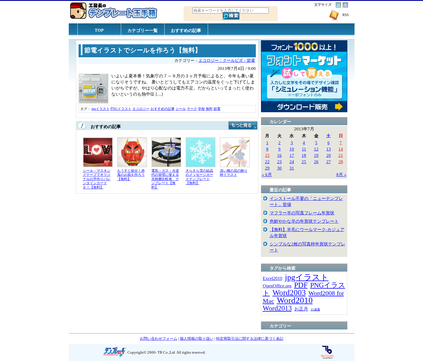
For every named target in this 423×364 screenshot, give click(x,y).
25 (304, 161)
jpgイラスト (101, 109)
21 (340, 155)
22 (267, 161)
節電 (217, 109)
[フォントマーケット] (304, 110)
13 (328, 148)
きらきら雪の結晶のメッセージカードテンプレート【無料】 (199, 177)
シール (181, 109)
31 (291, 167)
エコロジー (141, 109)
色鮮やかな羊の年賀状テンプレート (304, 221)
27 (328, 161)
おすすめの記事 (186, 30)
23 (279, 161)
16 (279, 155)
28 (340, 161)
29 (267, 167)
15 (267, 155)
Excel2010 (272, 278)
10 (291, 148)
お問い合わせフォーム (158, 338)
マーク (192, 109)
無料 (209, 109)
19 (316, 155)
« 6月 (267, 174)
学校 (201, 109)
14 (340, 148)
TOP (99, 30)
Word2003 (289, 292)
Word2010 (295, 300)
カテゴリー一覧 (142, 30)
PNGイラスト (121, 109)
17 (291, 155)
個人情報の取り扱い (197, 338)
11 (304, 148)
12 (316, 148)
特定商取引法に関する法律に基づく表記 (249, 338)
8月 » (341, 174)
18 (304, 155)
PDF (301, 285)
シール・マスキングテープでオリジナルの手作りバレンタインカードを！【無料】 (96, 179)
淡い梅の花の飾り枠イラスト (233, 173)
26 (316, 161)
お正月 (301, 309)
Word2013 (277, 308)
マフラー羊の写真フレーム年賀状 (302, 212)
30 (279, 167)
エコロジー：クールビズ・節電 (227, 60)
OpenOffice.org (277, 285)
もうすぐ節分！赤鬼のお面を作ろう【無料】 (131, 175)
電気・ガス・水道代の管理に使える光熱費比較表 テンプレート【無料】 (165, 179)
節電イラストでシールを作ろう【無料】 (142, 50)
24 (291, 161)
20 (328, 155)
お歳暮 (315, 309)
